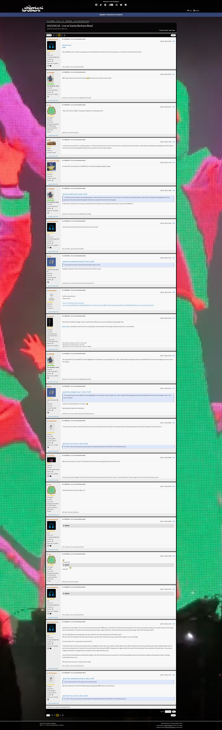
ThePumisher (52, 421)
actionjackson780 (53, 161)
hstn (49, 256)
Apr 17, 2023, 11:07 (167, 624)
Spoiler (67, 525)
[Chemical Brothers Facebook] (126, 5)
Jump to (162, 711)
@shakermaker (67, 45)
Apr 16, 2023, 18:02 (167, 190)
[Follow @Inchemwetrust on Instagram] (48, 66)
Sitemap (61, 725)
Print (173, 35)
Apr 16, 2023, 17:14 (167, 162)
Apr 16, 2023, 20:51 (167, 292)
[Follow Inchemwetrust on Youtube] (51, 66)
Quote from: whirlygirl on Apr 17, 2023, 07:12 (76, 392)
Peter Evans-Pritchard (170, 727)
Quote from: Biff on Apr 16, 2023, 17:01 (74, 194)
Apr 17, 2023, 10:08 (167, 556)
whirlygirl (51, 72)
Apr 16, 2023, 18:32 (167, 223)
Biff (49, 140)
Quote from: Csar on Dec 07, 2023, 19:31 (74, 444)
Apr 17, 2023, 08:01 (167, 423)
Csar (49, 105)
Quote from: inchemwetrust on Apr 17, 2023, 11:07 (78, 678)
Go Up (48, 715)
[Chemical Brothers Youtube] (96, 5)
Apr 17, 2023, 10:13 (167, 589)
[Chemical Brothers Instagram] (117, 5)
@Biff (64, 47)
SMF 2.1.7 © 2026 (44, 725)
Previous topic (163, 30)
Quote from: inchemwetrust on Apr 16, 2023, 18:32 (78, 261)
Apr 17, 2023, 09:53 (167, 521)
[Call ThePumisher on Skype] (48, 447)
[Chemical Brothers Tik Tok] (101, 5)
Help (41, 723)
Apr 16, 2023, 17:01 (167, 142)
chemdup (51, 456)
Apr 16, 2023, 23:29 (167, 318)
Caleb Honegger (168, 725)
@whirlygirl (65, 326)
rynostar (51, 316)
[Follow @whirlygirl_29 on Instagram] (48, 97)
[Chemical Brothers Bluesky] (121, 5)
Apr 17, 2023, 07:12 (167, 355)
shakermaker (52, 290)
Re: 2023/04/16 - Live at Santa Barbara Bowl (73, 39)
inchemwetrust (53, 39)
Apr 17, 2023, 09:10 (167, 486)
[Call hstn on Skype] (48, 282)
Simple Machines (54, 725)
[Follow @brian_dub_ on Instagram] (48, 476)
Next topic (172, 30)
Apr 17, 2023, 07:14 (167, 388)
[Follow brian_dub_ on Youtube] (51, 476)
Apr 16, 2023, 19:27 (167, 258)
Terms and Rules (46, 723)
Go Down (49, 35)
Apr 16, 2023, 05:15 (167, 74)
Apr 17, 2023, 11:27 (167, 675)
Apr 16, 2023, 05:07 (167, 41)
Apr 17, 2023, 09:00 (167, 457)
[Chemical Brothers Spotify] (105, 5)
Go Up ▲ (54, 723)
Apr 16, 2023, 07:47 (167, 107)
